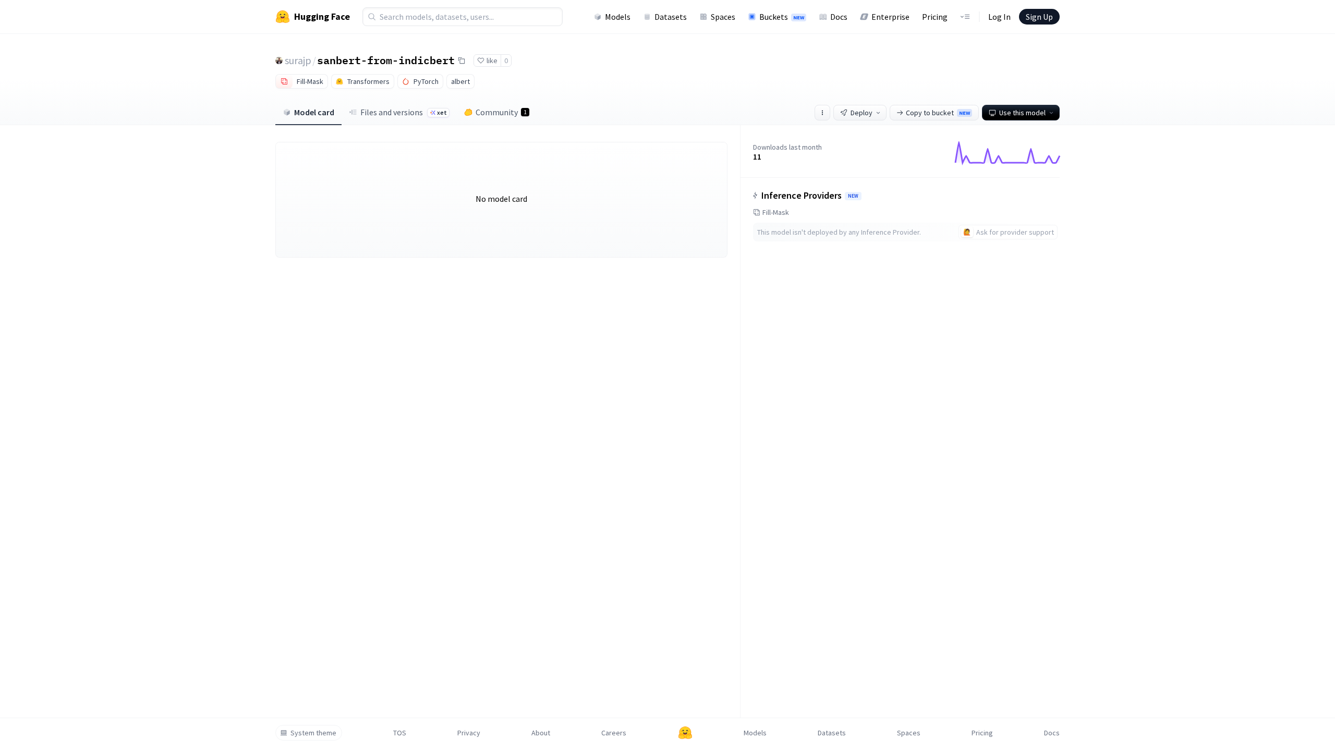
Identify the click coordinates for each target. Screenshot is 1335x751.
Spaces (723, 16)
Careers (613, 732)
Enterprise (890, 16)
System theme (313, 732)
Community (501, 112)
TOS (399, 732)
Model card (314, 112)
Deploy (861, 112)
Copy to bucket (938, 112)
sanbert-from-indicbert (386, 60)
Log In (999, 16)
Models (617, 16)
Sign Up (1039, 16)
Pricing (935, 16)
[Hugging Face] (685, 732)
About (540, 732)
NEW (853, 196)
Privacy (468, 732)
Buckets (781, 16)
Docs (838, 16)
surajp (298, 60)
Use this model (1022, 112)
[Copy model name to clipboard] (461, 60)
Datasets (670, 16)
